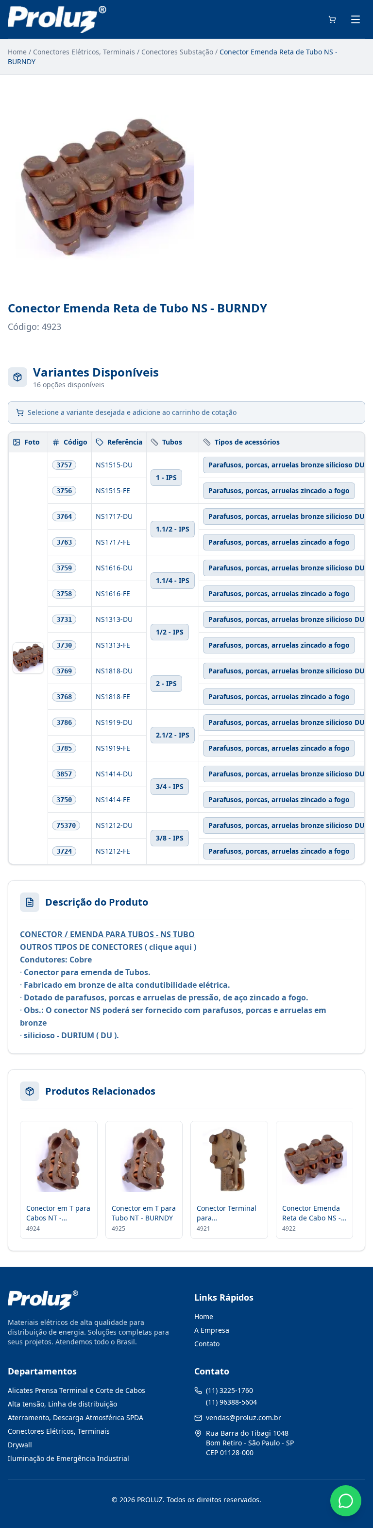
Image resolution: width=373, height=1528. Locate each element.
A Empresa (211, 1330)
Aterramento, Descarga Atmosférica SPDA (75, 1417)
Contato (207, 1343)
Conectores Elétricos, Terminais (84, 51)
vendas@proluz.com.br (243, 1417)
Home (17, 51)
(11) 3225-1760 (229, 1390)
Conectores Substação (177, 51)
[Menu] (355, 19)
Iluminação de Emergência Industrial (68, 1458)
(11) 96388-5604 (231, 1402)
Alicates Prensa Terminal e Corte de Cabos (76, 1390)
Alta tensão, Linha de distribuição (62, 1403)
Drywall (20, 1444)
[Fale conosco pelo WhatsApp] (345, 1500)
